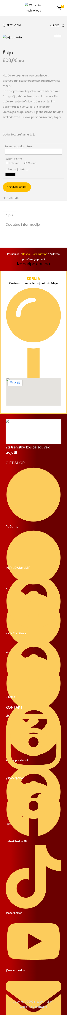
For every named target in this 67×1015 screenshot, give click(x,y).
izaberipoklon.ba (33, 264)
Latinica (14, 163)
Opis (9, 215)
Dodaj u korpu (17, 187)
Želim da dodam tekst (19, 146)
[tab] (33, 215)
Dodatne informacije (23, 224)
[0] (59, 8)
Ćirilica (31, 163)
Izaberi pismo (13, 159)
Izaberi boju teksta (16, 169)
